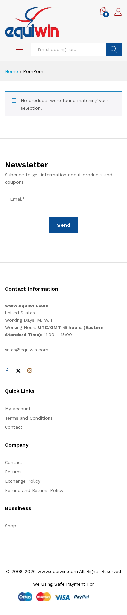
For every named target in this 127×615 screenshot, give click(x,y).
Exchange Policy (22, 481)
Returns (13, 471)
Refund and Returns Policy (34, 490)
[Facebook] (7, 370)
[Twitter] (18, 370)
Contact (13, 427)
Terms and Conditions (29, 418)
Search (114, 49)
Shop (10, 525)
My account (18, 408)
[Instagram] (29, 371)
